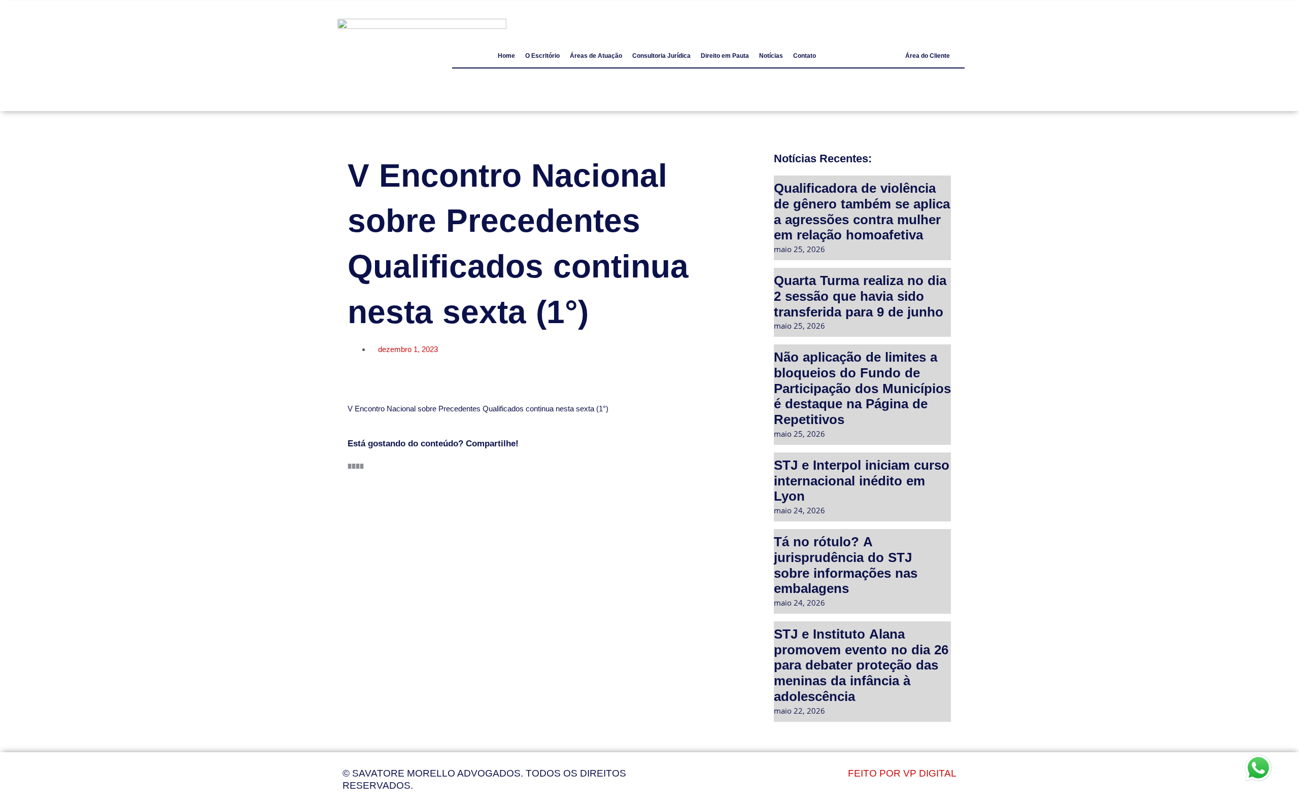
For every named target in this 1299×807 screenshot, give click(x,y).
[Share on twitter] (354, 466)
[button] (927, 56)
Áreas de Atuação (596, 55)
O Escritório (542, 55)
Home (506, 55)
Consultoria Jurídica (661, 55)
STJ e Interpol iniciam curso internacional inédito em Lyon (861, 480)
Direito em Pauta (725, 55)
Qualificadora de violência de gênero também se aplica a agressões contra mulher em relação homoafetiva (862, 211)
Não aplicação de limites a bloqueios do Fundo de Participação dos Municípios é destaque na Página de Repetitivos (862, 388)
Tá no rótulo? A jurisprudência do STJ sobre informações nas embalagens (845, 565)
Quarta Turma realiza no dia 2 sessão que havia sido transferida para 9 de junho (860, 295)
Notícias (771, 55)
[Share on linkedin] (358, 466)
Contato (804, 55)
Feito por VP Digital (902, 773)
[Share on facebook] (350, 466)
